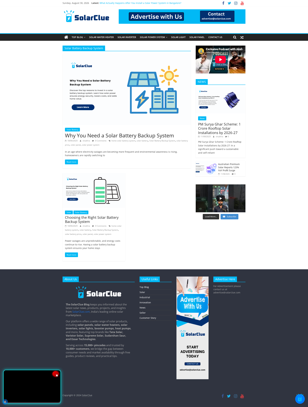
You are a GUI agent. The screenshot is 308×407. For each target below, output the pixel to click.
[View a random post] (241, 37)
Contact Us (215, 37)
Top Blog (77, 37)
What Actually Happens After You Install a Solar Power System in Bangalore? (140, 2)
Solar (69, 212)
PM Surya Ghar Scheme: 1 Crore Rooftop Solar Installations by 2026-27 (219, 128)
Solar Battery (72, 129)
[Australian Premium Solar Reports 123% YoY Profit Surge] (206, 162)
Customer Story (148, 317)
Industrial (145, 297)
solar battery (142, 140)
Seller (143, 312)
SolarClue (87, 395)
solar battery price (73, 234)
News (202, 118)
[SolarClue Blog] (99, 287)
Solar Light (178, 37)
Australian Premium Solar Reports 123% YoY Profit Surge (229, 167)
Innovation (145, 302)
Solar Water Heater (101, 37)
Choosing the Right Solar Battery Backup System (92, 219)
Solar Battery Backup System (162, 140)
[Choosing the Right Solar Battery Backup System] (94, 175)
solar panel (76, 144)
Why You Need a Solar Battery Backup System (119, 135)
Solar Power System (152, 37)
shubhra (86, 140)
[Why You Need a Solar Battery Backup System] (127, 55)
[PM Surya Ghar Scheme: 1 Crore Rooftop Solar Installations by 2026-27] (220, 89)
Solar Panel (197, 37)
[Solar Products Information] (66, 37)
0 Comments (101, 140)
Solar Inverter (127, 37)
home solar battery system (123, 140)
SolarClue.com (81, 311)
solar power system (90, 144)
